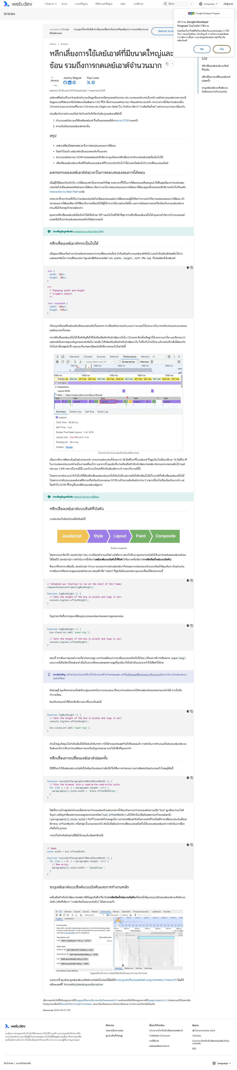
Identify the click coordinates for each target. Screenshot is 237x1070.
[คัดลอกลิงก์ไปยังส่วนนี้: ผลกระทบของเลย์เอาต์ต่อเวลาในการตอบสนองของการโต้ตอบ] (148, 173)
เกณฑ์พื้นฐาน (81, 3)
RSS (194, 1048)
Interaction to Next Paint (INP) (89, 231)
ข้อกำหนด (8, 1063)
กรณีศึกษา (138, 3)
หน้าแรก (53, 44)
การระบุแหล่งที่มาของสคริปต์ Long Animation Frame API (146, 980)
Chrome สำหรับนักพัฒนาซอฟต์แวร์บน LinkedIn (210, 1042)
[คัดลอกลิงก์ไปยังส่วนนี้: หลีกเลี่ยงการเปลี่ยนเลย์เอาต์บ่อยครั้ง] (110, 758)
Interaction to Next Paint (64, 191)
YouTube (196, 1035)
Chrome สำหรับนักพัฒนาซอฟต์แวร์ (166, 1030)
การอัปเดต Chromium (159, 1035)
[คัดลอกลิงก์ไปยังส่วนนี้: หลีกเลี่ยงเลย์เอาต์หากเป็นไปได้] (101, 244)
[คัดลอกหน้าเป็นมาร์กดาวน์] (167, 64)
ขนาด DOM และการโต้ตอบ (86, 496)
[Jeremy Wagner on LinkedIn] (69, 83)
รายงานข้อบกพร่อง (114, 1030)
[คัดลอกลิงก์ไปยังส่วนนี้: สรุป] (59, 136)
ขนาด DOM (122, 120)
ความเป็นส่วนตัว (23, 1063)
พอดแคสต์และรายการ (159, 1046)
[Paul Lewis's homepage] (93, 83)
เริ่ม (222, 49)
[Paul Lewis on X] (88, 83)
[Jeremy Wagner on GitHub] (65, 83)
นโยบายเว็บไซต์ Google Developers (76, 1004)
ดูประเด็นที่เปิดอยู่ (114, 1035)
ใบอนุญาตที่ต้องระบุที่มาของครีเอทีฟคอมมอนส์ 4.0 (96, 1000)
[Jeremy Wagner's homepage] (74, 83)
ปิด (202, 49)
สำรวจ (64, 3)
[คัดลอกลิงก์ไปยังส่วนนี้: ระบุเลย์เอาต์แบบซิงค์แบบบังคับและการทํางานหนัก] (132, 887)
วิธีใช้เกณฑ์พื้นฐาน (103, 3)
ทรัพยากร (49, 3)
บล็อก (123, 3)
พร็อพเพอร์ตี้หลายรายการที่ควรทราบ (143, 674)
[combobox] (178, 4)
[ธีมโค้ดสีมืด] (188, 268)
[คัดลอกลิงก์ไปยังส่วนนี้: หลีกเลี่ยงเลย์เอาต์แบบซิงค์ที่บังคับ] (107, 509)
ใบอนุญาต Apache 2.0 (158, 1000)
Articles (9, 14)
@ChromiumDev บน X (203, 1030)
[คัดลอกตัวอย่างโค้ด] (192, 268)
